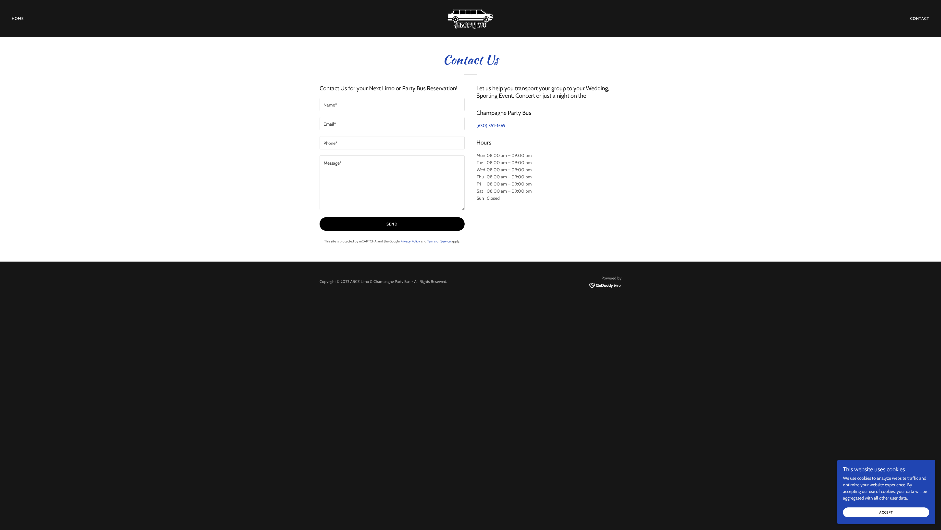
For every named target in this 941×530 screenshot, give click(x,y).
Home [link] (18, 18)
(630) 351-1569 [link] (491, 125)
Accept (886, 512)
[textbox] (392, 104)
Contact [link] (919, 18)
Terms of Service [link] (439, 241)
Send (392, 224)
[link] (470, 18)
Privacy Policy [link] (410, 241)
